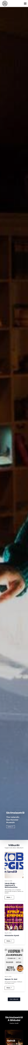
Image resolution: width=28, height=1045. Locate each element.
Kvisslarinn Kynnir (12, 935)
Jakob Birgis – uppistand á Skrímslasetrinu (11, 885)
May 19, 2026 (8, 933)
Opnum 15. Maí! (11, 979)
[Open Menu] (25, 3)
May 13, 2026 (8, 976)
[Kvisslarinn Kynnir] (14, 917)
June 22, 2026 (8, 880)
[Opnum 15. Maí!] (14, 961)
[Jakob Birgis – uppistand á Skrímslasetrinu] (14, 865)
